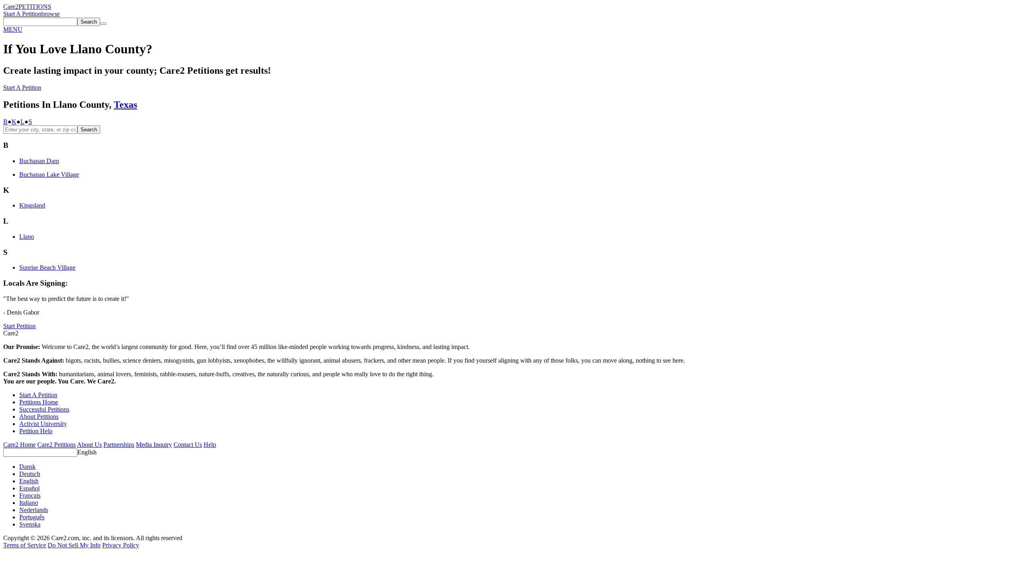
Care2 (10, 6)
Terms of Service (24, 545)
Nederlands (33, 509)
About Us (89, 444)
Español (29, 488)
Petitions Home (38, 402)
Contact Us (188, 444)
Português (31, 517)
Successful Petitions (44, 409)
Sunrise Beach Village (47, 267)
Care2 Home (19, 444)
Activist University (43, 423)
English (87, 452)
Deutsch (29, 473)
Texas (125, 104)
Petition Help (36, 431)
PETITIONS (34, 6)
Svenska (29, 524)
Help (210, 444)
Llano (26, 236)
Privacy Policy (120, 545)
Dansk (27, 466)
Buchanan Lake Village (49, 174)
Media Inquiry (154, 444)
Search (89, 130)
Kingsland (32, 205)
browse (50, 13)
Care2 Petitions (56, 444)
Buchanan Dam (39, 160)
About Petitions (39, 416)
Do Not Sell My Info (74, 545)
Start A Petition (22, 13)
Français (29, 495)
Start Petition (19, 326)
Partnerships (118, 444)
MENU (12, 29)
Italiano (28, 502)
